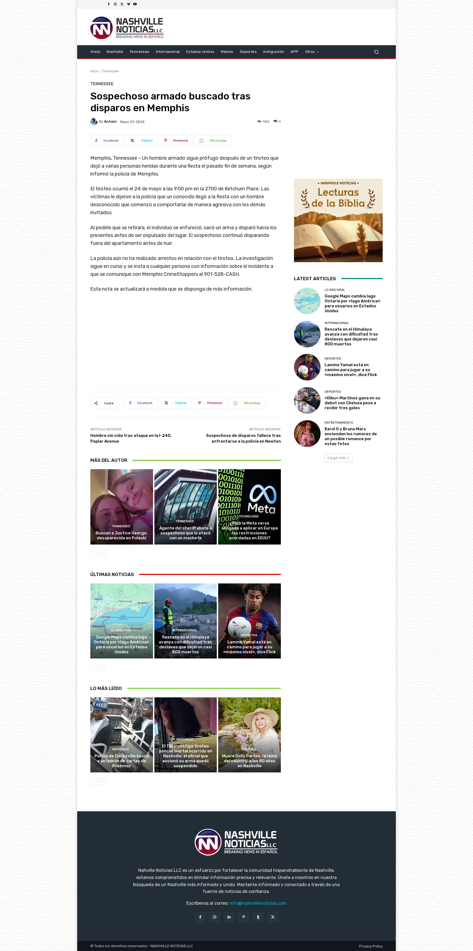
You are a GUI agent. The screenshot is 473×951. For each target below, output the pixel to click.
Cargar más (336, 458)
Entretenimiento (339, 422)
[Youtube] (135, 4)
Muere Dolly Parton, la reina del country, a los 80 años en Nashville (249, 761)
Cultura (249, 749)
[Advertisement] (185, 343)
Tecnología (249, 516)
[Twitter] (122, 4)
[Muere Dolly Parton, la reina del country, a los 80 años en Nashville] (249, 734)
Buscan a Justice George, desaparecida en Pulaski (122, 535)
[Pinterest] (243, 917)
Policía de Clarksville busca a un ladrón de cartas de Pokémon (121, 761)
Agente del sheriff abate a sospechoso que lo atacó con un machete (185, 533)
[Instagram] (115, 4)
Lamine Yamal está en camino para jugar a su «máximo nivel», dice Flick (249, 647)
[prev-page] (93, 553)
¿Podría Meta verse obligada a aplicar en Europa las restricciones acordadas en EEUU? (249, 530)
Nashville (121, 749)
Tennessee (110, 71)
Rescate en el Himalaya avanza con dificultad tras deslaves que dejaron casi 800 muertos (185, 644)
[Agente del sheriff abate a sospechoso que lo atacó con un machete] (185, 506)
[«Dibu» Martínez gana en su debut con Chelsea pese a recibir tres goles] (307, 400)
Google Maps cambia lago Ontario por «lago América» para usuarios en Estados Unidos (121, 644)
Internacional (184, 630)
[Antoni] (94, 121)
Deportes (249, 635)
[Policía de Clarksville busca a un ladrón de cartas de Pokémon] (121, 734)
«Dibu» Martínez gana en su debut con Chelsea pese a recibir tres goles (352, 403)
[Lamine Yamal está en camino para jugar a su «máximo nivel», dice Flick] (249, 620)
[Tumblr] (258, 917)
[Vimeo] (128, 4)
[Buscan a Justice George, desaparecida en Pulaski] (121, 506)
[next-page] (102, 553)
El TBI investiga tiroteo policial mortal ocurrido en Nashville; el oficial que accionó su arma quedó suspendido (185, 756)
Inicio (94, 71)
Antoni (110, 121)
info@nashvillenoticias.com (258, 903)
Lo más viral (121, 630)
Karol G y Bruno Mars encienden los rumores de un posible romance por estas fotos (351, 436)
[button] (376, 51)
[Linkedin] (229, 917)
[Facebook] (108, 4)
